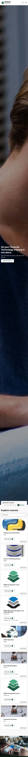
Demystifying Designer (10, 665)
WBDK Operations (9, 639)
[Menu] (22, 2)
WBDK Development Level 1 (11, 584)
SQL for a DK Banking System (12, 559)
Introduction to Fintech (10, 719)
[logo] (7, 2)
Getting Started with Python (12, 533)
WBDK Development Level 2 (12, 693)
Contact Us (11, 620)
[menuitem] (22, 2)
